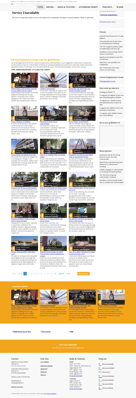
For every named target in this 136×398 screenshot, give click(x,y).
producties (50, 394)
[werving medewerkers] (108, 15)
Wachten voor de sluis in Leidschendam (24, 188)
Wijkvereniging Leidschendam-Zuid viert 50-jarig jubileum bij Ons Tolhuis (24, 90)
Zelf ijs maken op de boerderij (78, 122)
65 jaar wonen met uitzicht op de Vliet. (23, 155)
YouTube (111, 380)
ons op (107, 380)
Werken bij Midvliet (46, 366)
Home (40, 7)
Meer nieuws (83, 274)
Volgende (61, 274)
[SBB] (71, 331)
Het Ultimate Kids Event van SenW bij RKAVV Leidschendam (81, 220)
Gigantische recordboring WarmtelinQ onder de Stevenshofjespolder (81, 156)
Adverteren (43, 369)
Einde (68, 274)
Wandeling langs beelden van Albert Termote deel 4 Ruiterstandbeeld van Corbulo (52, 254)
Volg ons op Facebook (108, 368)
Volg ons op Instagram (108, 376)
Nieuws (49, 7)
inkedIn (108, 364)
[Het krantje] (45, 331)
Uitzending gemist (88, 7)
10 (55, 274)
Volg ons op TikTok (107, 384)
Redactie (43, 375)
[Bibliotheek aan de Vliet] (21, 331)
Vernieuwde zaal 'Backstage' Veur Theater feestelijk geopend (79, 90)
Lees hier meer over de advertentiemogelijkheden (68, 348)
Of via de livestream (75, 376)
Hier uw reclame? (68, 344)
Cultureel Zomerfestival (47, 89)
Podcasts (107, 7)
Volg (103, 380)
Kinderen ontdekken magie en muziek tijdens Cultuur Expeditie (23, 220)
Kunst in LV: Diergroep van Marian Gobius (53, 188)
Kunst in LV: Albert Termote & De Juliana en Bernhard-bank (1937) (82, 253)
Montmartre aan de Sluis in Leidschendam (48, 123)
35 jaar (119, 7)
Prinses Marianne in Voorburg (20, 122)
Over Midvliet (44, 362)
